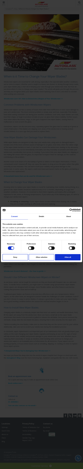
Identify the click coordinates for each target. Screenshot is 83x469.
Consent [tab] (14, 216)
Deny (15, 257)
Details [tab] (41, 216)
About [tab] (68, 216)
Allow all (68, 257)
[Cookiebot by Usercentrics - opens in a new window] (71, 210)
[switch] (31, 248)
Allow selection (41, 257)
